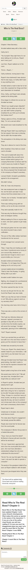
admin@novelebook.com (11, 567)
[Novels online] (14, 3)
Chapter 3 (20, 24)
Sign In (15, 19)
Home (4, 11)
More (17, 14)
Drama (12, 14)
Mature (14, 11)
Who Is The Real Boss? (11, 24)
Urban (9, 11)
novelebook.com (19, 568)
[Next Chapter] (21, 38)
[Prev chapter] (7, 38)
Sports (7, 14)
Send (23, 559)
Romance (20, 11)
